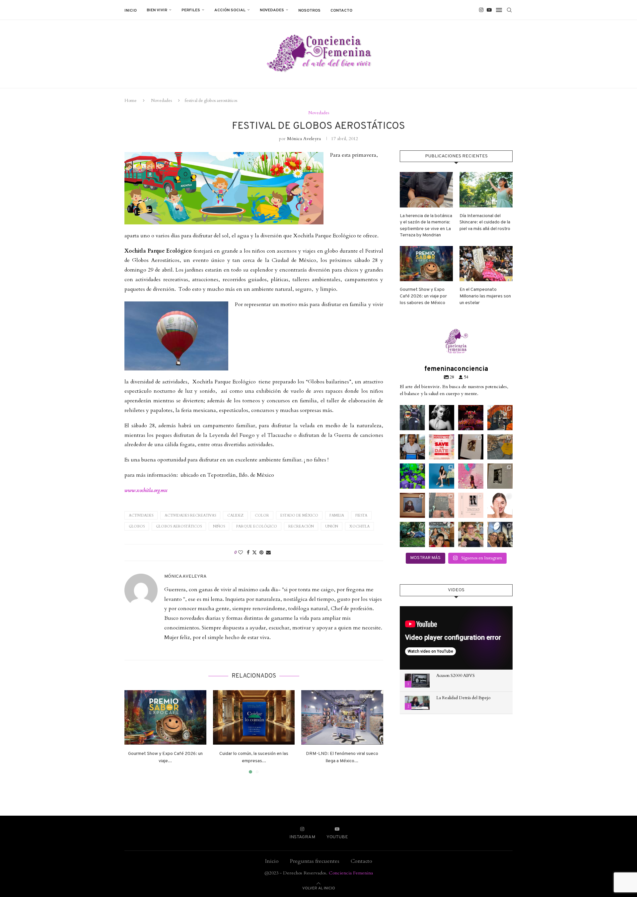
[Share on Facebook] (248, 552)
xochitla (359, 526)
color (262, 515)
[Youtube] (489, 10)
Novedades (272, 10)
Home (130, 101)
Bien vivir (157, 10)
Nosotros (309, 10)
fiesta (361, 515)
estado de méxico (299, 515)
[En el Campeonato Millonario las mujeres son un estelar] (486, 264)
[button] (133, 731)
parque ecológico (256, 526)
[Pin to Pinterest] (261, 552)
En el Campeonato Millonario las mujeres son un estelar (485, 296)
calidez (235, 515)
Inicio (130, 10)
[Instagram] (481, 10)
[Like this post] (240, 552)
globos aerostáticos (179, 526)
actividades (141, 515)
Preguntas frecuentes (314, 861)
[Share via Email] (268, 552)
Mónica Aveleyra (304, 138)
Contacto (341, 10)
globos (137, 526)
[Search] (509, 10)
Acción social (230, 10)
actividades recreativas (190, 515)
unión (331, 526)
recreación (301, 526)
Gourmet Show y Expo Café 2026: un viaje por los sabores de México (423, 296)
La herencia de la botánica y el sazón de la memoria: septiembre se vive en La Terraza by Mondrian (426, 225)
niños (219, 526)
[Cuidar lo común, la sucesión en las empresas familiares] (254, 717)
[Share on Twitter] (254, 552)
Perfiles (190, 10)
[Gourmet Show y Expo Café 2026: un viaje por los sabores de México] (165, 717)
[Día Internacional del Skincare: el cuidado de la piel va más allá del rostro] (486, 189)
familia (336, 515)
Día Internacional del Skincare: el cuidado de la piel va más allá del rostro (485, 222)
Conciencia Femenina (351, 873)
